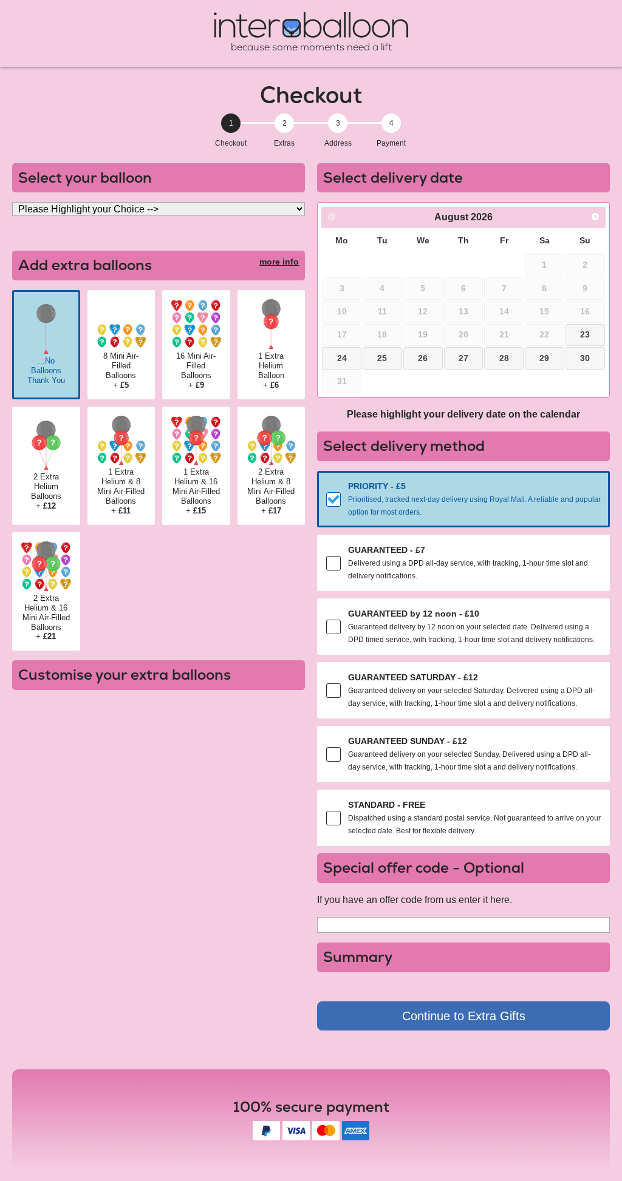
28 (504, 358)
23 (585, 334)
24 (342, 358)
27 (463, 358)
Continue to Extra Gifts (463, 1016)
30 (585, 358)
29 (544, 358)
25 (382, 358)
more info (279, 261)
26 (423, 358)
